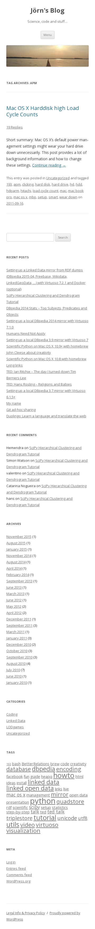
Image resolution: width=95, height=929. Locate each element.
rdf (9, 807)
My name (13, 403)
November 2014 (18, 555)
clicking (28, 184)
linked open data (30, 788)
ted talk (55, 811)
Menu (48, 35)
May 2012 (13, 606)
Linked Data (15, 720)
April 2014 (14, 568)
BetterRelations (35, 763)
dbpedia (43, 769)
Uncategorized (58, 178)
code (64, 763)
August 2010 (16, 663)
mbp (32, 197)
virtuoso (47, 825)
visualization (23, 830)
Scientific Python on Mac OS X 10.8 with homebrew (46, 358)
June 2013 (14, 587)
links (58, 788)
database (18, 769)
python (42, 800)
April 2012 (14, 612)
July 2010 (13, 669)
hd (72, 184)
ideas (11, 782)
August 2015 (16, 543)
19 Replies (14, 127)
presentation (17, 802)
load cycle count (45, 190)
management (38, 795)
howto (63, 775)
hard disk (42, 184)
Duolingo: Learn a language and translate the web (46, 416)
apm (17, 184)
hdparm (12, 190)
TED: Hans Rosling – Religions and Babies (39, 384)
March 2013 (15, 593)
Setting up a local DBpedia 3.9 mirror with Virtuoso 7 (47, 339)
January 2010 (16, 682)
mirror (59, 794)
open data (78, 795)
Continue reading (49, 165)
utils (12, 824)
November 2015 (18, 536)
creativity (78, 763)
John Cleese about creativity (28, 352)
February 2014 (17, 574)
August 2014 (16, 562)
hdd (79, 184)
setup (42, 197)
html (79, 776)
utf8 (82, 818)
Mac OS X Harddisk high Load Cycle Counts (42, 111)
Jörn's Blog (47, 10)
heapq (46, 776)
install (22, 782)
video (27, 825)
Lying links (14, 365)
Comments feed (19, 874)
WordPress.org (18, 881)
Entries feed (16, 868)
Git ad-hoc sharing (21, 409)
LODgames (15, 727)
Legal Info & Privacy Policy (25, 913)
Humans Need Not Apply (25, 333)
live (66, 788)
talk (35, 811)
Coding (11, 714)
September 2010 (19, 657)
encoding (68, 769)
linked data (43, 782)
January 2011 (16, 638)
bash (16, 763)
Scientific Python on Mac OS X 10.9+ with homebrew (47, 346)
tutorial (45, 817)
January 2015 (16, 549)
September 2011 (19, 625)
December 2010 (18, 644)
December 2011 (18, 619)
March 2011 (15, 631)
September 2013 (19, 581)
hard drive (60, 184)
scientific (20, 807)
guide (35, 776)
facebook (14, 776)
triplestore (19, 818)
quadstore (70, 801)
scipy (34, 807)
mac (63, 190)
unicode (67, 818)
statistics (60, 807)
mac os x (20, 197)
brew (54, 763)
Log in (11, 862)
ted (43, 811)
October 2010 (16, 650)
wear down (68, 197)
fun (26, 776)
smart (53, 197)
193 (9, 184)
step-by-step (18, 811)
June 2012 (14, 600)
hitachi (26, 190)
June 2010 (14, 676)
